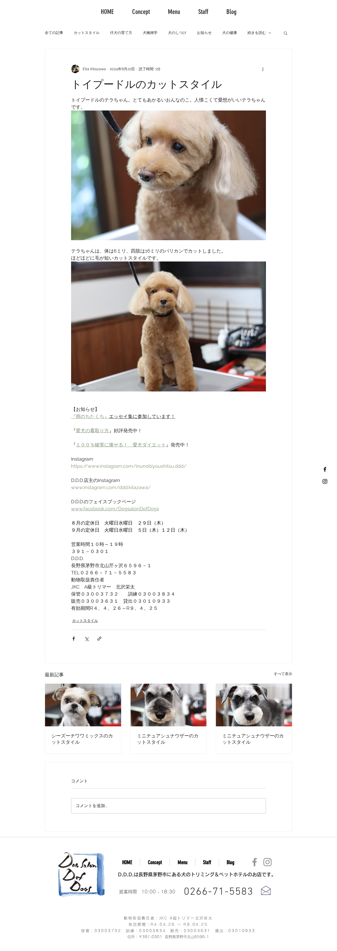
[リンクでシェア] (99, 638)
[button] (285, 33)
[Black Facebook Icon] (325, 469)
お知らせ (204, 33)
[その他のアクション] (263, 69)
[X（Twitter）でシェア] (86, 638)
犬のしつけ (177, 33)
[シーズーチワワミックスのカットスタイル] (83, 705)
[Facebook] (254, 862)
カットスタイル (87, 33)
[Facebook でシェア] (73, 638)
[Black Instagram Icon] (325, 481)
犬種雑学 (150, 33)
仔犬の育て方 (121, 33)
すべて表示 (283, 674)
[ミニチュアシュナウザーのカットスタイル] (169, 705)
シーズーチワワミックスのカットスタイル (82, 739)
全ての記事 (54, 33)
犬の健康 (229, 33)
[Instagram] (267, 862)
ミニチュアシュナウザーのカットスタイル (168, 739)
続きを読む (256, 33)
